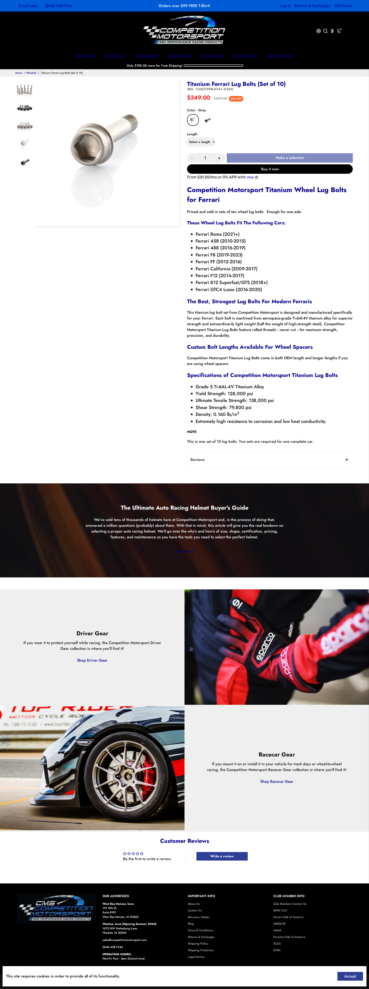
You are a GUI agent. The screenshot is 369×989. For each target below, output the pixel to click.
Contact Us (195, 910)
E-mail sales (28, 6)
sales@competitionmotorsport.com (124, 940)
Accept (350, 976)
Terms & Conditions (200, 930)
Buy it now (270, 169)
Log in (285, 6)
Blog (191, 924)
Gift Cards (343, 6)
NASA (277, 930)
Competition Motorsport (196, 519)
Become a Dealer (198, 917)
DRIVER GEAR (85, 56)
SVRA (277, 950)
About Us (194, 904)
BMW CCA (280, 910)
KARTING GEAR (212, 56)
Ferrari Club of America (288, 917)
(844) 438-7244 (58, 6)
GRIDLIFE (279, 924)
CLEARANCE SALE (245, 56)
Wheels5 (31, 73)
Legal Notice (196, 957)
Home (18, 73)
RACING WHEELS (180, 56)
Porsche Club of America (289, 937)
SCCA (277, 944)
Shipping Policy (198, 944)
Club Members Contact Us (289, 904)
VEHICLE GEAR (115, 56)
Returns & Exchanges (312, 6)
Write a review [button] (222, 856)
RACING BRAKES (146, 56)
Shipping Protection (201, 950)
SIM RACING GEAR (280, 56)
